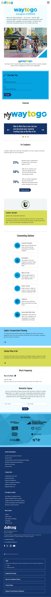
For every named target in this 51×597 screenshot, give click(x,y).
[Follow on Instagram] (11, 546)
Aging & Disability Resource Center (13, 498)
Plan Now (7, 95)
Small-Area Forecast (10, 464)
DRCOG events (8, 523)
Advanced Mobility (9, 478)
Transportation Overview (11, 476)
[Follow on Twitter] (7, 546)
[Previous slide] (8, 130)
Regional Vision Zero (10, 486)
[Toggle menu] (48, 2)
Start (5, 79)
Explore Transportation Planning (15, 330)
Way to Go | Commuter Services (13, 579)
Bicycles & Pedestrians (10, 480)
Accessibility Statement (11, 542)
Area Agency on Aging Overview (12, 496)
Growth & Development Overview (13, 455)
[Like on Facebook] (4, 546)
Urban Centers (8, 466)
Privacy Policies (9, 585)
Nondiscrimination (9, 539)
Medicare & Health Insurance (12, 504)
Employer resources (25, 190)
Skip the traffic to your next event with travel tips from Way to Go (22, 381)
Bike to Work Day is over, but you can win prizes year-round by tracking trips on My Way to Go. (25, 129)
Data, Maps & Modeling (10, 518)
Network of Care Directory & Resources (15, 591)
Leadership (7, 520)
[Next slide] (42, 130)
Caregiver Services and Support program (15, 500)
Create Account (10, 567)
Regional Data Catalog (11, 573)
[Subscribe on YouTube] (14, 546)
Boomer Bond (8, 458)
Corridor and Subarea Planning (12, 482)
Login (8, 565)
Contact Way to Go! (11, 350)
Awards (7, 514)
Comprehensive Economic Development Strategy (17, 460)
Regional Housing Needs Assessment (14, 462)
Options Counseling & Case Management (15, 502)
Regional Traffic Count (10, 484)
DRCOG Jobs (8, 516)
